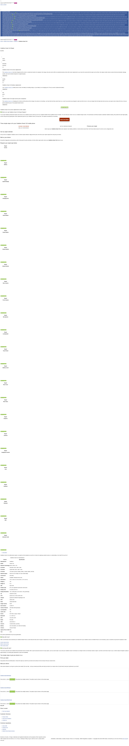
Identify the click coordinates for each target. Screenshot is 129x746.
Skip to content (3, 4)
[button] (0, 1)
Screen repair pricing (4, 642)
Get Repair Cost (12, 679)
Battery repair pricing (4, 643)
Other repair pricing (4, 645)
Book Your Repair (64, 107)
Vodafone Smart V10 (8, 72)
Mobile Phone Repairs (8, 41)
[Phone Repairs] (5, 7)
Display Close (5, 75)
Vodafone (16, 41)
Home (1, 41)
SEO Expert (125, 738)
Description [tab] (4, 552)
